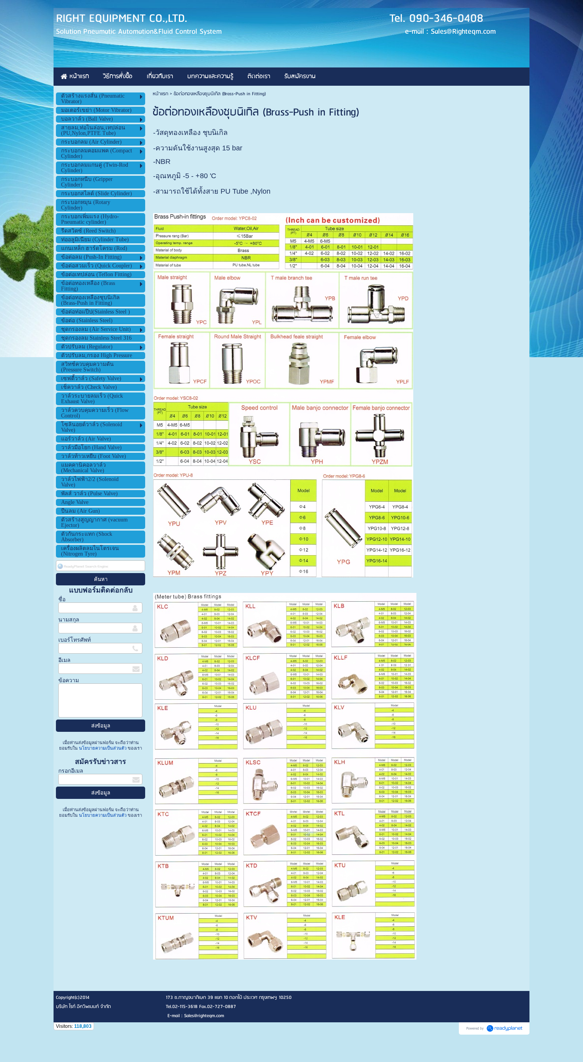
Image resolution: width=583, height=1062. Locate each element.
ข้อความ (68, 680)
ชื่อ (61, 599)
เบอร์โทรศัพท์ (74, 640)
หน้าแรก (160, 94)
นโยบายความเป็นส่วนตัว (103, 748)
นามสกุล (68, 620)
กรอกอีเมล (70, 771)
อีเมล (64, 660)
